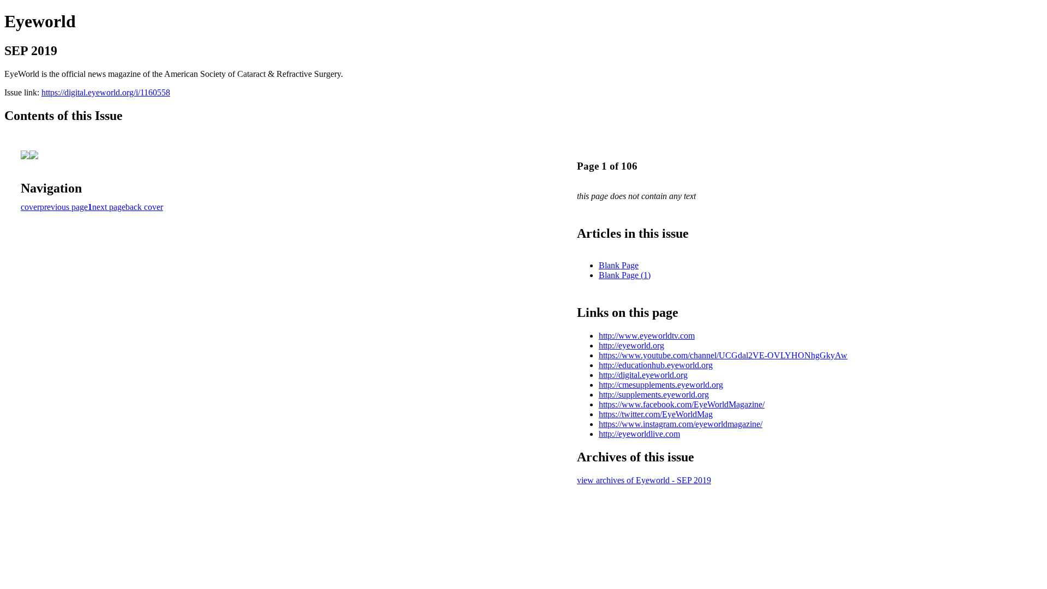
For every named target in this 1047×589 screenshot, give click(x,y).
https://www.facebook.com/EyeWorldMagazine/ (682, 404)
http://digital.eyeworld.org (643, 375)
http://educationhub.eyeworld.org (656, 365)
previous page (64, 207)
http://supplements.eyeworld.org (654, 394)
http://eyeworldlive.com (639, 433)
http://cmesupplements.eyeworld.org (661, 384)
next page (108, 207)
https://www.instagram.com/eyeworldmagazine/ (680, 424)
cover (30, 207)
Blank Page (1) (625, 275)
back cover (144, 207)
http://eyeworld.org (631, 345)
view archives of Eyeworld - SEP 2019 (644, 480)
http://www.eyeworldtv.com (647, 335)
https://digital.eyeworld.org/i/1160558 (105, 92)
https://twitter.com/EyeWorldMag (656, 414)
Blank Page (619, 265)
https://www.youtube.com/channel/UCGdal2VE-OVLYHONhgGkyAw (723, 355)
